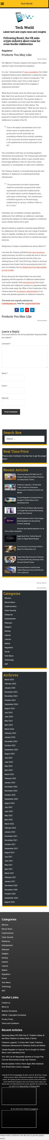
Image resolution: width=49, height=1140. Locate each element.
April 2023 (9, 770)
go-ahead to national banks (27, 291)
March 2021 (9, 873)
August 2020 (10, 902)
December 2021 (11, 836)
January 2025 (10, 688)
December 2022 (11, 787)
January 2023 (10, 783)
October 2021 (10, 844)
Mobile (7, 643)
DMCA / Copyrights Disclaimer (14, 1015)
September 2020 (11, 898)
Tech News (9, 656)
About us (5, 1007)
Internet (8, 635)
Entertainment (10, 619)
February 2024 (10, 733)
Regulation (7, 50)
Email (4, 386)
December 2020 (11, 885)
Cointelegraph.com (9, 303)
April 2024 (9, 725)
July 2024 (8, 712)
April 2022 (9, 820)
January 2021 (10, 881)
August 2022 (10, 803)
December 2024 (11, 692)
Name (5, 373)
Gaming (7, 631)
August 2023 (10, 754)
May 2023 (9, 766)
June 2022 (9, 811)
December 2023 (11, 741)
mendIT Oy (34, 1109)
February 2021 (10, 877)
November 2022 (11, 791)
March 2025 (9, 680)
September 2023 (11, 750)
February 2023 (10, 778)
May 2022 (9, 815)
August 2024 (10, 708)
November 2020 (11, 890)
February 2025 (10, 684)
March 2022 (9, 824)
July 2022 (8, 807)
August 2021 (10, 852)
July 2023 (8, 758)
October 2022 (10, 795)
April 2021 (9, 869)
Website (5, 398)
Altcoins (8, 598)
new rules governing (36, 252)
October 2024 (10, 700)
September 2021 (11, 848)
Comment (6, 344)
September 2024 (11, 704)
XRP (6, 664)
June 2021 (9, 861)
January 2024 (10, 737)
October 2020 (10, 894)
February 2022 (10, 828)
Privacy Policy (7, 1019)
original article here (32, 303)
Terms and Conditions (10, 1023)
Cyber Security (10, 610)
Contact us (6, 1003)
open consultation (31, 72)
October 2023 (10, 745)
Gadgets (8, 627)
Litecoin (8, 639)
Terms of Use (24, 1086)
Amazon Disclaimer (9, 1011)
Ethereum (8, 623)
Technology (9, 660)
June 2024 (9, 717)
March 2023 (9, 774)
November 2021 (11, 840)
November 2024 (11, 696)
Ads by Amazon (42, 59)
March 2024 (9, 729)
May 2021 (9, 865)
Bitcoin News (10, 602)
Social (7, 652)
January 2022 (10, 832)
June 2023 (9, 762)
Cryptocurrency (11, 606)
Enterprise (9, 615)
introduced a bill (29, 282)
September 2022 (11, 799)
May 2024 (9, 721)
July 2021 (8, 857)
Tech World (26, 3)
